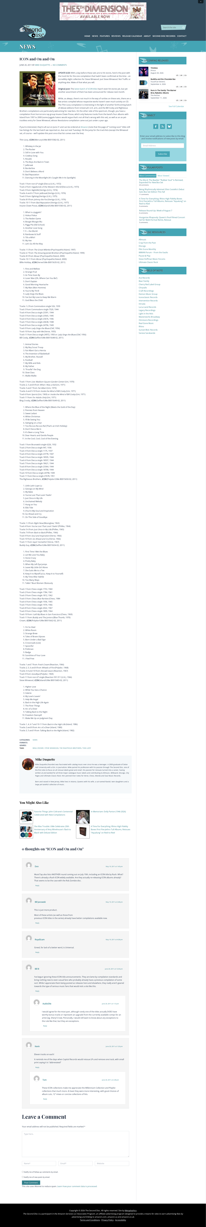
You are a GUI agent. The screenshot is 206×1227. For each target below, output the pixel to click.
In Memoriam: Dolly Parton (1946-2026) (108, 811)
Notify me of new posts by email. (37, 1177)
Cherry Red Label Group (149, 284)
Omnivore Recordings (148, 320)
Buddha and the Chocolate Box (163, 79)
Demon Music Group (148, 294)
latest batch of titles (86, 89)
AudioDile (47, 1003)
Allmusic (142, 239)
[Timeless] (143, 71)
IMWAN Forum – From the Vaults (153, 252)
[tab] (147, 176)
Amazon (84, 127)
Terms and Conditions (90, 1220)
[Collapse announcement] (200, 1)
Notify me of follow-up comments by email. (41, 1172)
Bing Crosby (38, 748)
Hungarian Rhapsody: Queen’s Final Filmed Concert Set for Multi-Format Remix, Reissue (162, 218)
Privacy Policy (107, 1220)
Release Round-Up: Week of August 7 (155, 210)
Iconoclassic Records (148, 297)
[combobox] (173, 27)
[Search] (183, 27)
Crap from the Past (147, 242)
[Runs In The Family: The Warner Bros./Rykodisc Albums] (143, 94)
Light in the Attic (146, 313)
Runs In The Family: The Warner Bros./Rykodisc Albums (163, 91)
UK (181, 75)
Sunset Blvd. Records (148, 330)
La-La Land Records (147, 307)
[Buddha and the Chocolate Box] (143, 82)
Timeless (154, 68)
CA (185, 75)
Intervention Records (148, 300)
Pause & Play (144, 255)
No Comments (60, 65)
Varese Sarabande (147, 333)
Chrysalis (143, 287)
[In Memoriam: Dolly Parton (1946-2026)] (83, 816)
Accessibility (120, 1220)
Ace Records (144, 278)
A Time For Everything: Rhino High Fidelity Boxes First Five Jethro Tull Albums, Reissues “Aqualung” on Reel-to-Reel (110, 829)
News (35, 740)
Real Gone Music (146, 323)
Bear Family (144, 281)
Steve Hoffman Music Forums (152, 259)
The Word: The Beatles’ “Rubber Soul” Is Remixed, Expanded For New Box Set (161, 181)
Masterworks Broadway (149, 317)
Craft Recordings (146, 291)
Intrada (142, 304)
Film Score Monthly (147, 249)
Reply (37, 885)
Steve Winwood (52, 748)
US (177, 75)
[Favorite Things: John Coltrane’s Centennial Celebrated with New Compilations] (26, 816)
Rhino (141, 326)
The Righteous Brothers (70, 748)
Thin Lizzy (86, 748)
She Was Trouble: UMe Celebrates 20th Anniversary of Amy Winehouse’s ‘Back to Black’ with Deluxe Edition (52, 829)
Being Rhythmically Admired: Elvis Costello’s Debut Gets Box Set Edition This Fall (161, 190)
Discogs (142, 246)
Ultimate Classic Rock (148, 262)
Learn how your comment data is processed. (77, 1186)
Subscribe (162, 154)
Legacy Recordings (147, 310)
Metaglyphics (131, 1210)
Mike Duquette (42, 65)
